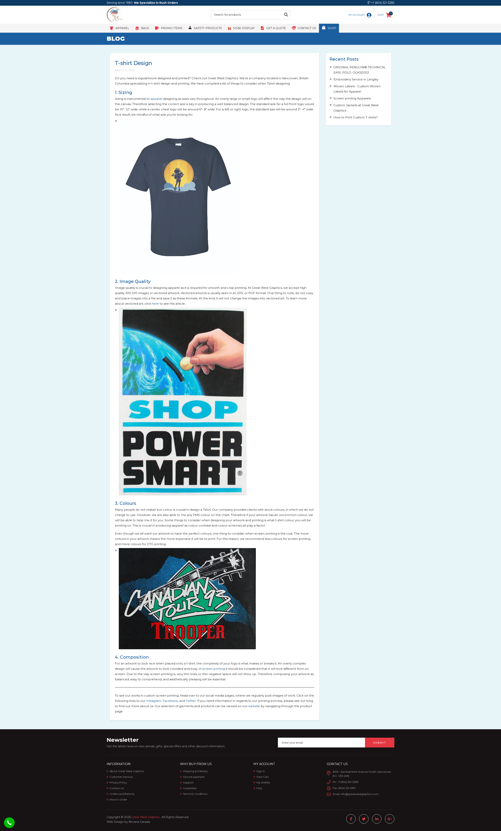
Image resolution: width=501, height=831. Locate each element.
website (254, 706)
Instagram (153, 701)
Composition (134, 657)
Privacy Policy (118, 782)
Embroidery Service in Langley (355, 79)
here (155, 303)
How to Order (118, 799)
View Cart (262, 776)
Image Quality (134, 281)
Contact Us (117, 788)
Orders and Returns (122, 793)
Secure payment (194, 776)
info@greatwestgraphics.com (359, 794)
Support (188, 782)
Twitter (191, 701)
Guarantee (189, 788)
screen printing (213, 669)
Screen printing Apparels (352, 98)
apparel (156, 99)
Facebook (170, 701)
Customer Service (121, 776)
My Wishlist (263, 782)
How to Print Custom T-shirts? (355, 117)
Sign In (260, 771)
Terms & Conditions (195, 793)
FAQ (259, 788)
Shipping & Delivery (195, 771)
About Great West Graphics (127, 771)
